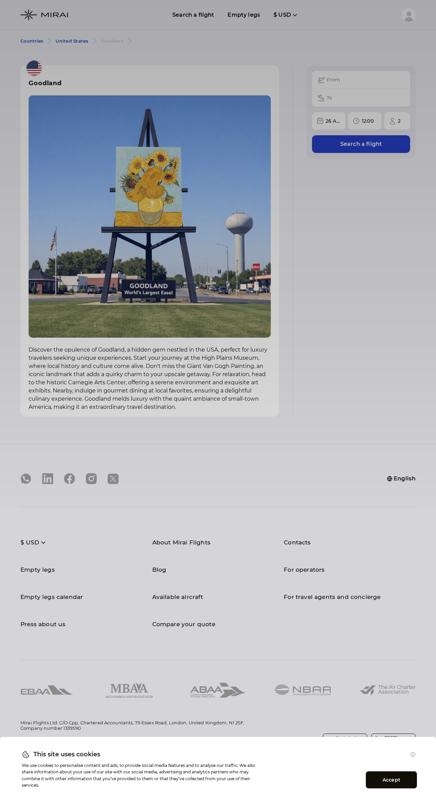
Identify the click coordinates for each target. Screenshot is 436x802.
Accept (391, 780)
